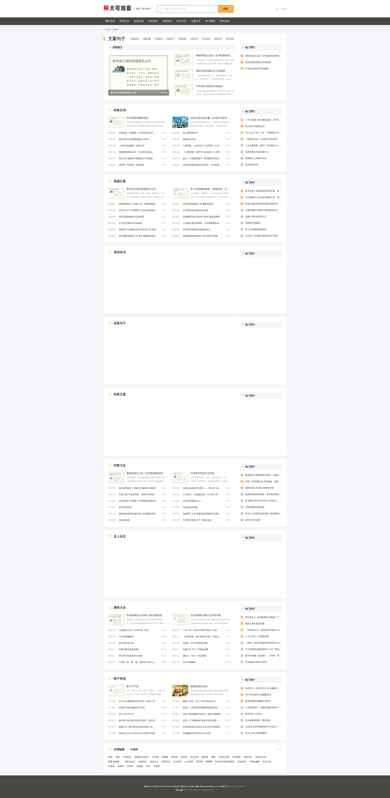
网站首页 (110, 21)
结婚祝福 (111, 204)
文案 (204, 790)
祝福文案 (147, 39)
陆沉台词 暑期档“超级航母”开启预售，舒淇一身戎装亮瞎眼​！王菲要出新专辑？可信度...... (138, 158)
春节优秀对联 (125, 507)
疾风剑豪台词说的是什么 (257, 152)
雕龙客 (205, 757)
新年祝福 (111, 223)
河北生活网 (223, 757)
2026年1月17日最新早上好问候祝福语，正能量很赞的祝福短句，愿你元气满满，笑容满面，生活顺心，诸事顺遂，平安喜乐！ (138, 210)
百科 (212, 790)
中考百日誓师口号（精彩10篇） (198, 520)
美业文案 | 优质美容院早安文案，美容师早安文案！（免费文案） (263, 191)
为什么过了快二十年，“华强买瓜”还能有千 (263, 132)
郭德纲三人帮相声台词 (256, 158)
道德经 (121, 766)
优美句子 (170, 39)
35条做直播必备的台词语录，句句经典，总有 (202, 165)
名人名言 (206, 39)
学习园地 (210, 21)
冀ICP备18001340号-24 (236, 786)
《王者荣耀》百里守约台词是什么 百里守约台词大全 (202, 152)
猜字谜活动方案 (126, 643)
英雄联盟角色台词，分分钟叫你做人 (136, 152)
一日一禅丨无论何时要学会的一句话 (200, 630)
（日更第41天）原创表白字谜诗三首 (262, 630)
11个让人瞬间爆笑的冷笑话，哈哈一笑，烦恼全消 (138, 701)
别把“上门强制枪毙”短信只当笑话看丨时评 (202, 720)
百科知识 (224, 21)
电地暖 (139, 766)
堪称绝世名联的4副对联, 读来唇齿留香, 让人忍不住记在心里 (138, 513)
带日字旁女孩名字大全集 (130, 656)
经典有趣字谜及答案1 (129, 649)
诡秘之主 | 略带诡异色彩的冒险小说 (136, 727)
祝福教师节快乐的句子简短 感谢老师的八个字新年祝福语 (202, 216)
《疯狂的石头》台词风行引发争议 (261, 139)
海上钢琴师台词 (190, 133)
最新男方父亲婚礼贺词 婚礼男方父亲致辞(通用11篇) (138, 229)
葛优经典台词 (251, 164)
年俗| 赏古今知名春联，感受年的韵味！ (137, 494)
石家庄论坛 (130, 761)
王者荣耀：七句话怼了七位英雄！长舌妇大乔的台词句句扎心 (202, 145)
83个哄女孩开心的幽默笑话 (258, 694)
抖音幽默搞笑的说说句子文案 (197, 733)
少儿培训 (189, 761)
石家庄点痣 (260, 757)
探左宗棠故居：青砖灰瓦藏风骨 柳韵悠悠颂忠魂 (138, 488)
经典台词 (135, 39)
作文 (200, 790)
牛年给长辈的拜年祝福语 (209, 86)
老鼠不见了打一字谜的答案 (195, 649)
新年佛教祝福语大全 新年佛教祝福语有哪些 (138, 236)
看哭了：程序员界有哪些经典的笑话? (200, 707)
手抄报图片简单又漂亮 (256, 662)
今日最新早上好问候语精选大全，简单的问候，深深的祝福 (263, 197)
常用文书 (124, 21)
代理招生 (127, 757)
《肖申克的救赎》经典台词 (131, 145)
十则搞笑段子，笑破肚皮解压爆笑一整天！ (263, 707)
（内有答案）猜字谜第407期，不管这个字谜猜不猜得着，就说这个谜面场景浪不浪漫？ (202, 636)
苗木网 (199, 761)
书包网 (156, 766)
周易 (110, 757)
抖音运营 (194, 757)
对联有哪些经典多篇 (254, 507)
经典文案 (182, 39)
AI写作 (283, 9)
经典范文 (248, 757)
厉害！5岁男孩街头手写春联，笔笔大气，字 (263, 481)
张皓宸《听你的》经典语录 (131, 165)
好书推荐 (236, 757)
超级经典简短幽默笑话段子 (258, 701)
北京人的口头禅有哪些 (256, 733)
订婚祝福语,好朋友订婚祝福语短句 (261, 210)
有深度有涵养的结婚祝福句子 (197, 229)
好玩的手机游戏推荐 (224, 761)
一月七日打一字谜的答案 (257, 636)
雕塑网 (209, 761)
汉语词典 (241, 761)
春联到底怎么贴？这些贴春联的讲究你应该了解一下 (215, 55)
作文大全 (181, 21)
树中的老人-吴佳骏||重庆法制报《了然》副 (263, 617)
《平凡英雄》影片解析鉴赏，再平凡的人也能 (263, 120)
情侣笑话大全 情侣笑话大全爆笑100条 (137, 733)
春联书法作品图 (252, 520)
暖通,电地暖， (115, 761)
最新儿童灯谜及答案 (254, 623)
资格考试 (142, 761)
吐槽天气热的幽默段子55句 (132, 707)
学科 (208, 790)
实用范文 (153, 21)
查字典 (155, 757)
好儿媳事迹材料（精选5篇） (258, 720)
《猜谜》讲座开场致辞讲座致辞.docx (262, 643)
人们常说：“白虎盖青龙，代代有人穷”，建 (202, 494)
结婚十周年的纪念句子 (256, 216)
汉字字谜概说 (189, 662)
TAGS (191, 790)
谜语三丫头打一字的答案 (194, 656)
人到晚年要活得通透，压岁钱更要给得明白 (202, 223)
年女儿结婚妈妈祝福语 (256, 229)
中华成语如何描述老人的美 (195, 210)
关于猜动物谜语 (126, 636)
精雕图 (165, 757)
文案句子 (196, 21)
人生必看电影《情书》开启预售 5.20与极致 (263, 145)
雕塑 (213, 757)
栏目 (187, 790)
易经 (117, 757)
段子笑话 (230, 39)
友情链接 (119, 749)
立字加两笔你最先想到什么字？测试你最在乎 (263, 649)
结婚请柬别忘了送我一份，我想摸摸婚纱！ (138, 204)
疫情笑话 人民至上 (254, 714)
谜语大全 (218, 39)
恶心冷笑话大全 (126, 714)
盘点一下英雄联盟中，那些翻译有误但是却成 (202, 158)
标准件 (130, 766)
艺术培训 (177, 761)
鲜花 (148, 766)
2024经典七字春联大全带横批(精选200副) (138, 501)
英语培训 (165, 761)
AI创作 (134, 749)
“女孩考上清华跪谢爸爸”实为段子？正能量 (263, 726)
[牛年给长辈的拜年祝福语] (184, 90)
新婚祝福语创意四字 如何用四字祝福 (200, 236)
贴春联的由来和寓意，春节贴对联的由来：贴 (263, 494)
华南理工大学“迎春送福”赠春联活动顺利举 (202, 513)
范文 (196, 790)
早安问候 (111, 210)
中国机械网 (254, 761)
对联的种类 (124, 520)
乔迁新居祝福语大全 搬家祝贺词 (198, 204)
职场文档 (139, 21)
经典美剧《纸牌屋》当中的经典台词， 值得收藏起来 (138, 133)
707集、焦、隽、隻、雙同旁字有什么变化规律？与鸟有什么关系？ (138, 662)
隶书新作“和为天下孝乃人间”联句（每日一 (263, 500)
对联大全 (194, 39)
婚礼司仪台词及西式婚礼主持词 (134, 139)
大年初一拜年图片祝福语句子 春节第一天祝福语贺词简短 (263, 235)
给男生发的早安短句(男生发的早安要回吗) (263, 203)
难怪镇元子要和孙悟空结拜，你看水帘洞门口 (263, 475)
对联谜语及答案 (190, 507)
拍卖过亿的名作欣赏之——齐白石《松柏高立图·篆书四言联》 (202, 488)
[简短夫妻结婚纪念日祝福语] (184, 75)
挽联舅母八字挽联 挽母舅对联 (259, 488)
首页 (108, 30)
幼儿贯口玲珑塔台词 (254, 126)
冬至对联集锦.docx (192, 501)
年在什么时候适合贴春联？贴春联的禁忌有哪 (263, 513)
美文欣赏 (267, 761)
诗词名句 (158, 39)
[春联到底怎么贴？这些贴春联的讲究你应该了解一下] (184, 59)
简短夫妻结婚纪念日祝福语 (210, 71)
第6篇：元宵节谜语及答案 (195, 643)
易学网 (174, 757)
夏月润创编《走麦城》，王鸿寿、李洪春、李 (263, 655)
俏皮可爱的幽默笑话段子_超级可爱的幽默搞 (202, 714)
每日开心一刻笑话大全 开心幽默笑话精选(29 (263, 688)
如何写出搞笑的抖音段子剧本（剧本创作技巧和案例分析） (138, 720)
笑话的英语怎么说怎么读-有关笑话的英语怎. (202, 727)
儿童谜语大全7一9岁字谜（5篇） (134, 630)
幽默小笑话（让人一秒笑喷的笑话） (200, 701)
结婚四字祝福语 (252, 223)
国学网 (184, 757)
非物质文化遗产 (141, 757)
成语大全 (154, 761)
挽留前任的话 (189, 139)
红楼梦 (111, 766)
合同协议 (167, 21)
